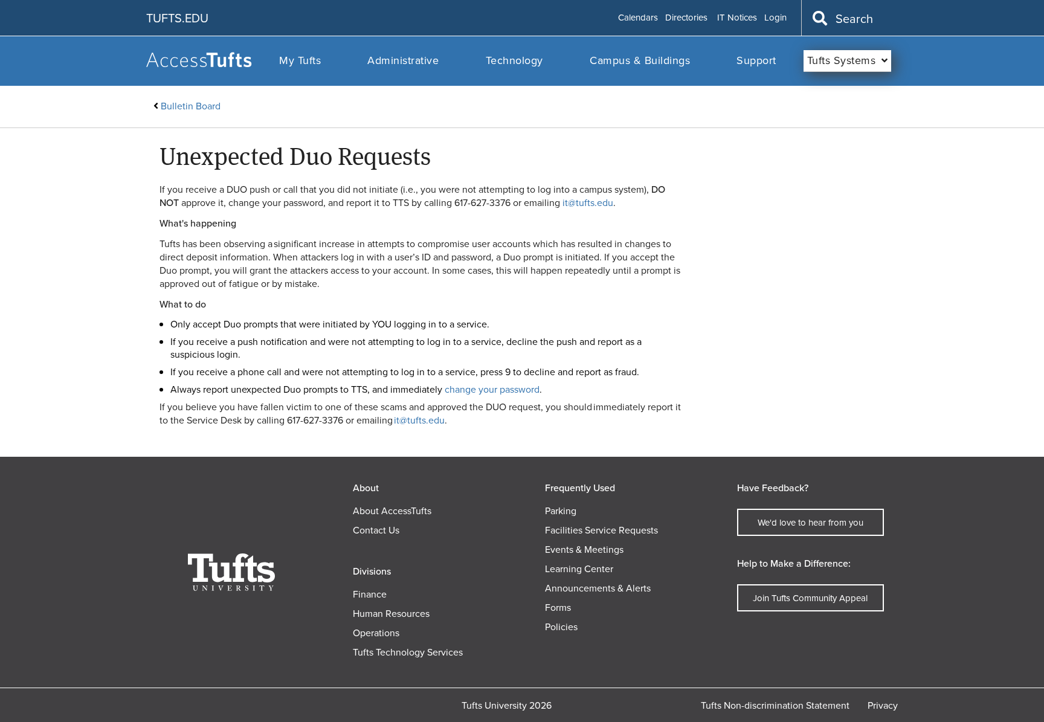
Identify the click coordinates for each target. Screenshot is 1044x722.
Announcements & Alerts (598, 588)
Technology (514, 60)
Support (756, 60)
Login (775, 18)
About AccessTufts (392, 511)
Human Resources (391, 613)
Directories (686, 18)
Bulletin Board (191, 106)
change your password (492, 389)
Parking (560, 511)
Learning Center (579, 569)
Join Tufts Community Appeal (810, 598)
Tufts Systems (841, 60)
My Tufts (300, 60)
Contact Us (376, 530)
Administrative (403, 60)
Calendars (638, 18)
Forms (558, 607)
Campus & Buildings (640, 60)
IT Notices (737, 18)
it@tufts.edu (587, 203)
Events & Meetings (584, 549)
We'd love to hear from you (810, 522)
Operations (376, 633)
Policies (561, 627)
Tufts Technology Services (408, 652)
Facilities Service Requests (601, 530)
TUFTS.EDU (177, 18)
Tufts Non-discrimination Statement (775, 705)
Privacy (883, 705)
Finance (370, 594)
